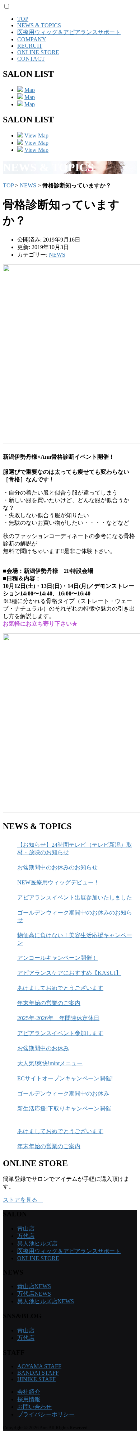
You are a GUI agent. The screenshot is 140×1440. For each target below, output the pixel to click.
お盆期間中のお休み (43, 1048)
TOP (22, 19)
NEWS (28, 185)
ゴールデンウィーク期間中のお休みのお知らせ (74, 916)
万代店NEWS (34, 1294)
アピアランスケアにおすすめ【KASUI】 (69, 973)
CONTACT (31, 59)
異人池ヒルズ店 (37, 1243)
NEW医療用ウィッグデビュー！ (58, 882)
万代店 (25, 1236)
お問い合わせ (34, 1407)
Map (29, 90)
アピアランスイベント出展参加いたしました (74, 897)
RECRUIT (29, 46)
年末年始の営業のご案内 (48, 1003)
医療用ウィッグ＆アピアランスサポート (69, 32)
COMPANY (31, 39)
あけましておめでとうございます (60, 988)
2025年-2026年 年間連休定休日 (58, 1018)
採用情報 (28, 1399)
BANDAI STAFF (38, 1373)
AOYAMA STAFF (39, 1366)
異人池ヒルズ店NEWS (45, 1301)
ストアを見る (23, 1200)
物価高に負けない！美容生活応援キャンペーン (74, 939)
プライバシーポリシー (46, 1414)
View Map (36, 135)
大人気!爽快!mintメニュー (50, 1063)
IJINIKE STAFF (36, 1379)
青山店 (25, 1228)
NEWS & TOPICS (39, 25)
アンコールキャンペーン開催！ (57, 958)
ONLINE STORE (38, 52)
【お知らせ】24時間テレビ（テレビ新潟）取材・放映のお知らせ (74, 848)
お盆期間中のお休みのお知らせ (57, 867)
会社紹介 (28, 1392)
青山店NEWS (34, 1286)
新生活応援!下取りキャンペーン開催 (64, 1108)
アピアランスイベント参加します (60, 1033)
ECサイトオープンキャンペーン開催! (65, 1078)
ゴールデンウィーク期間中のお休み (63, 1093)
